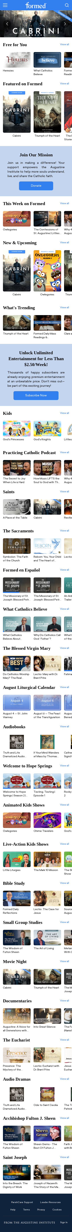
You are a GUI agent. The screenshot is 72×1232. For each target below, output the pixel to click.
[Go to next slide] (65, 24)
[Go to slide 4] (35, 35)
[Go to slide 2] (29, 35)
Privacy (41, 1210)
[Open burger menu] (5, 5)
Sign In (64, 1222)
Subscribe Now (36, 395)
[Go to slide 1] (26, 35)
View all (64, 44)
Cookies (57, 1210)
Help (13, 1210)
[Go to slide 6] (41, 35)
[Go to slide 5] (38, 35)
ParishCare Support (22, 1202)
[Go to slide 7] (44, 35)
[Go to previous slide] (7, 24)
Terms (26, 1210)
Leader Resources (50, 1202)
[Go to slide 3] (32, 35)
